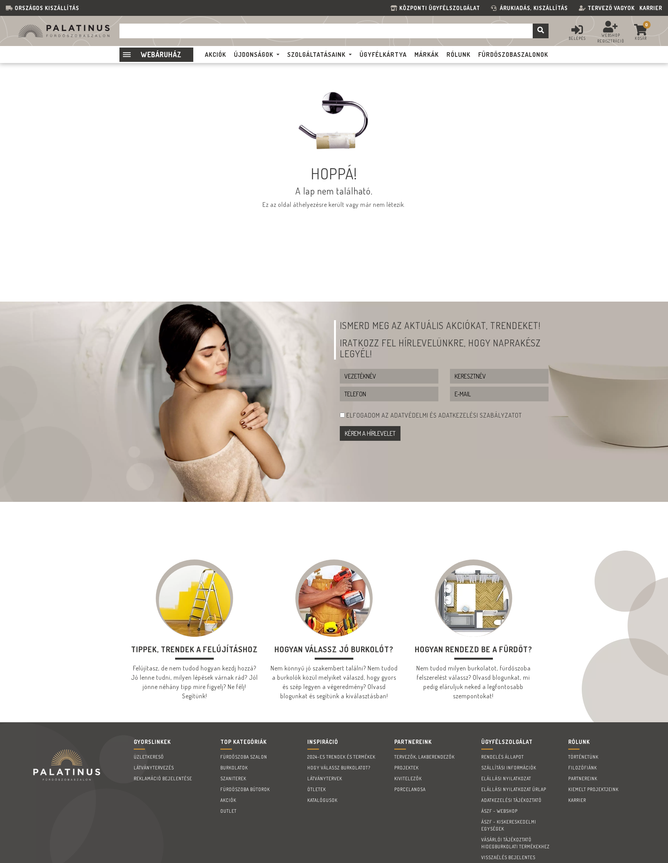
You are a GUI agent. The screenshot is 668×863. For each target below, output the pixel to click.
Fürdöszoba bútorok (245, 789)
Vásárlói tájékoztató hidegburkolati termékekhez (515, 843)
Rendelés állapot (502, 757)
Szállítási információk (508, 768)
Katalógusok (322, 800)
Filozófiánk (582, 768)
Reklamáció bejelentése (163, 778)
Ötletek (316, 789)
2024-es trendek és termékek (341, 757)
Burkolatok (234, 768)
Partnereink (582, 778)
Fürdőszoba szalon (243, 757)
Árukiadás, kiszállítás (534, 8)
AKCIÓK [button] (215, 54)
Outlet (228, 811)
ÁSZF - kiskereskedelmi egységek (508, 825)
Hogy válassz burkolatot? (338, 768)
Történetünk (583, 757)
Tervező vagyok (611, 8)
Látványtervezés (154, 768)
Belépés (577, 38)
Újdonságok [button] (253, 54)
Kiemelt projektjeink (593, 789)
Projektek (406, 768)
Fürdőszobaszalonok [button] (513, 54)
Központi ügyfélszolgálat (441, 8)
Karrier (650, 8)
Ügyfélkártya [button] (383, 54)
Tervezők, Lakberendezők (424, 757)
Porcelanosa (410, 789)
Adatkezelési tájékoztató (511, 800)
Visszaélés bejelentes (508, 857)
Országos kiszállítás (47, 8)
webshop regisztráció (610, 38)
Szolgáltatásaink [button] (316, 54)
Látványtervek (324, 778)
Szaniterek (233, 778)
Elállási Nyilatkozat (506, 778)
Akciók (228, 800)
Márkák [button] (426, 54)
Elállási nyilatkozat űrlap (513, 789)
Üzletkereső (149, 757)
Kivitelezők (408, 778)
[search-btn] (541, 31)
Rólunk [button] (458, 54)
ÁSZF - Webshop (499, 811)
